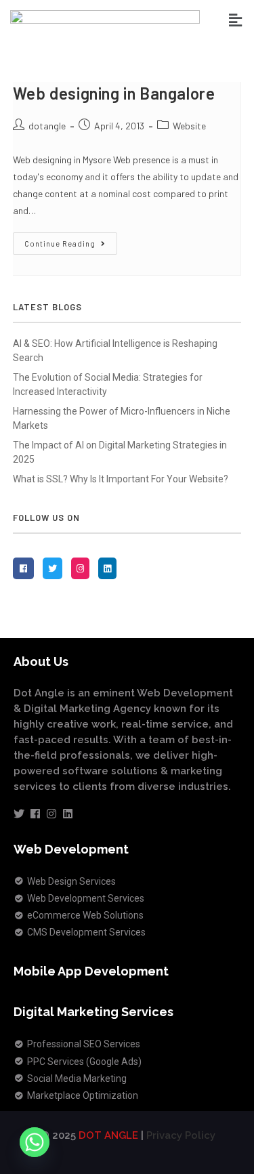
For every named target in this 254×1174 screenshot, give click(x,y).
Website (189, 125)
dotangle (47, 125)
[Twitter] (19, 813)
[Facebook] (35, 813)
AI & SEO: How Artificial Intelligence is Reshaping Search (115, 350)
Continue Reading (70, 240)
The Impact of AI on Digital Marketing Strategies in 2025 (120, 452)
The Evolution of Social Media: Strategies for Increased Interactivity (108, 384)
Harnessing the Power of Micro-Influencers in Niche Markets (121, 418)
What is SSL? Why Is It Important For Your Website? (120, 479)
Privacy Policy (180, 1135)
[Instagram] (51, 813)
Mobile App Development (91, 971)
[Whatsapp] (34, 1142)
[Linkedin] (67, 813)
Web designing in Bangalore (114, 93)
